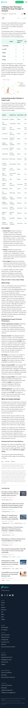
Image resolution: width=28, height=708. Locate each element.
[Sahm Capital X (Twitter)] (4, 595)
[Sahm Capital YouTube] (10, 595)
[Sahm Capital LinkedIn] (12, 595)
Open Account (19, 2)
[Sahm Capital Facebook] (2, 595)
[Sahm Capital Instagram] (7, 595)
